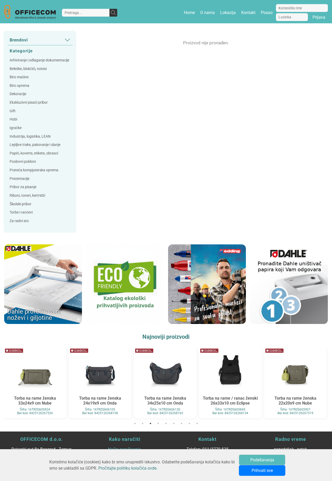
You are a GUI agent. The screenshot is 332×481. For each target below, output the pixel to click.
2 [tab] (142, 423)
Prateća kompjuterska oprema (34, 170)
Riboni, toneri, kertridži (27, 195)
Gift (13, 111)
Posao (267, 12)
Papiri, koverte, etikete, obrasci (34, 153)
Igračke (16, 128)
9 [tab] (197, 423)
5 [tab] (166, 423)
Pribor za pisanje (23, 187)
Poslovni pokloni (23, 161)
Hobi (13, 119)
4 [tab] (158, 423)
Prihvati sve (262, 470)
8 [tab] (189, 423)
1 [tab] (134, 423)
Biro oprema (19, 85)
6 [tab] (173, 423)
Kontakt (248, 12)
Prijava (319, 17)
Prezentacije (19, 178)
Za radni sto (19, 221)
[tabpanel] (35, 382)
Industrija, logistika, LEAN (30, 136)
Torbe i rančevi (21, 212)
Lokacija (228, 12)
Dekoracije (18, 94)
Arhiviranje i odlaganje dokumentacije (39, 60)
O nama (207, 12)
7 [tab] (181, 423)
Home (189, 12)
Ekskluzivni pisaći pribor (29, 102)
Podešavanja (262, 459)
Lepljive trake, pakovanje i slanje (35, 145)
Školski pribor (20, 204)
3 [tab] (150, 423)
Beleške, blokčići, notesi (28, 69)
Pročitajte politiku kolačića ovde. (127, 468)
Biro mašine (19, 77)
